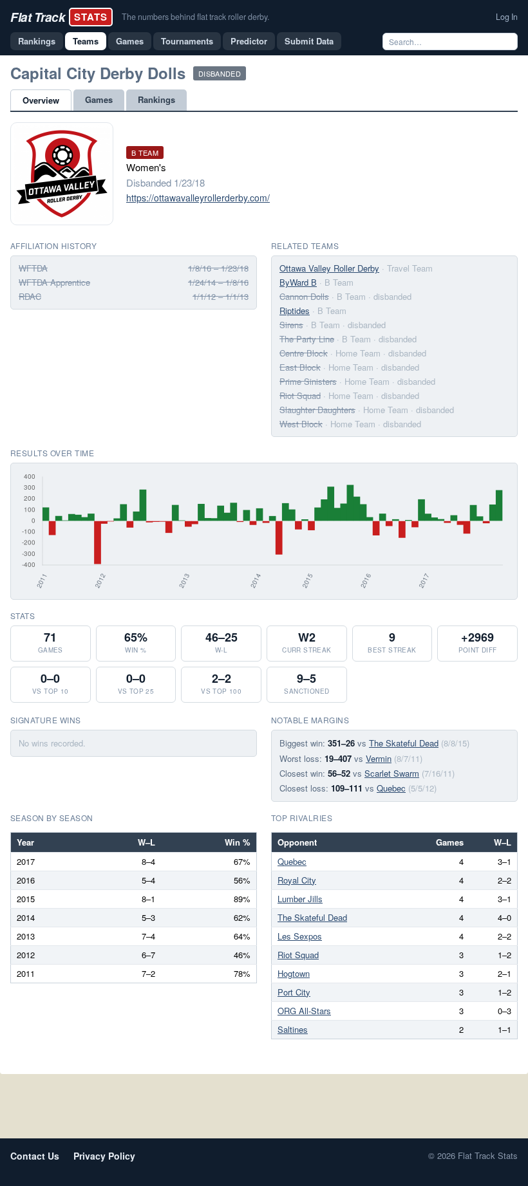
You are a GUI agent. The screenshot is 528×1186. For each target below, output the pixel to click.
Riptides (294, 310)
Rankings (36, 41)
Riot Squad (300, 395)
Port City (294, 992)
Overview (41, 100)
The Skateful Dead (403, 743)
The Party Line (306, 339)
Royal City (297, 880)
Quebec (391, 788)
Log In (507, 17)
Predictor (249, 41)
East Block (300, 367)
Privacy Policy (104, 1155)
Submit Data (309, 41)
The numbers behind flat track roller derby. (195, 17)
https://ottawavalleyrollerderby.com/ (198, 197)
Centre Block (303, 353)
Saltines (293, 1029)
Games (130, 41)
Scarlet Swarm (391, 773)
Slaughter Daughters (317, 409)
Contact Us (34, 1155)
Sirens (291, 325)
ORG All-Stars (304, 1011)
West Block (301, 424)
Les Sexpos (300, 936)
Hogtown (294, 973)
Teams (86, 41)
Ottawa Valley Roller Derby (329, 268)
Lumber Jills (300, 899)
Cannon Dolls (304, 296)
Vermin (378, 758)
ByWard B (298, 282)
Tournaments (187, 41)
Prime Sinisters (308, 381)
